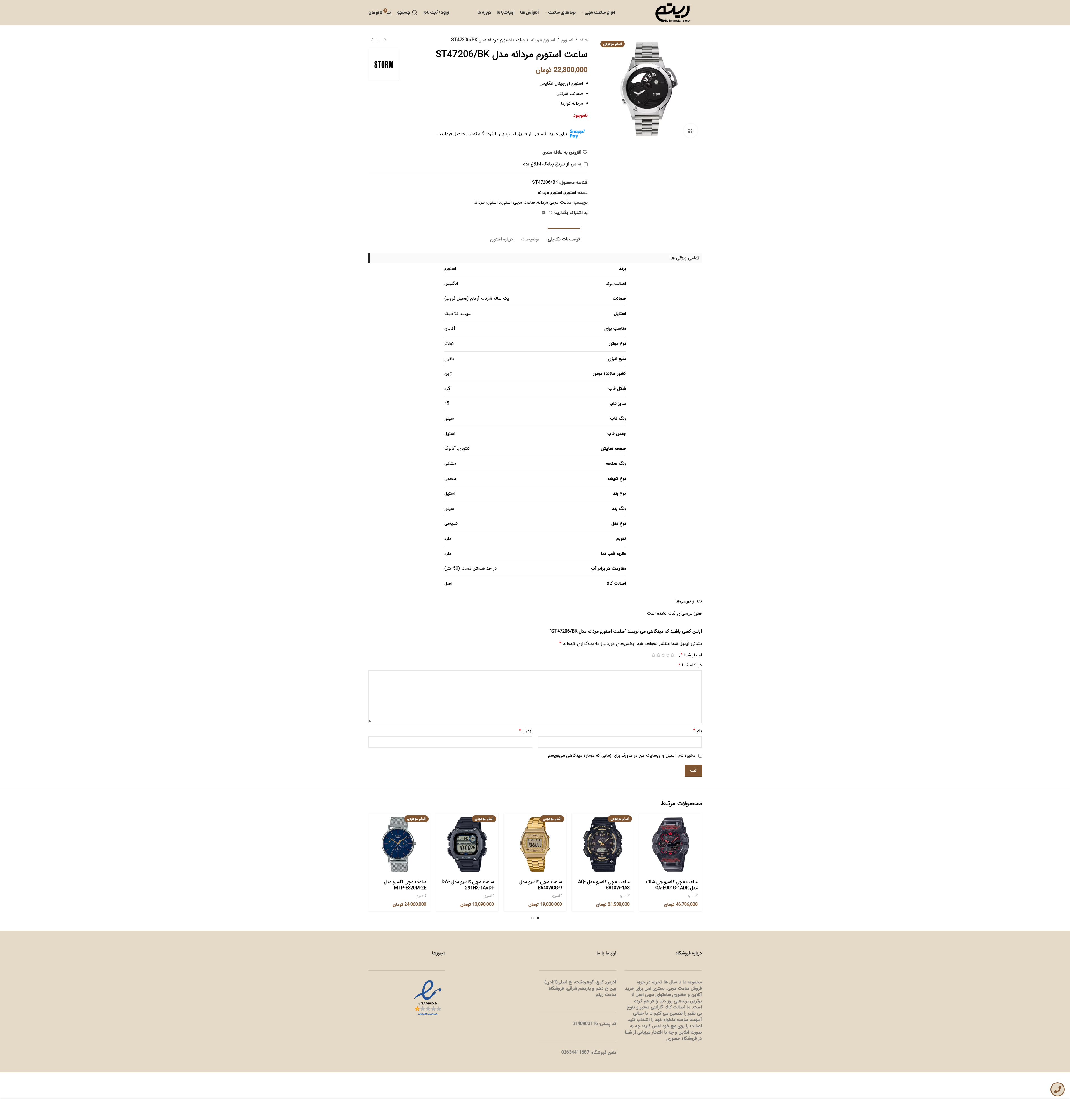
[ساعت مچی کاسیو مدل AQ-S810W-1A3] (603, 844)
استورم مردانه (543, 39)
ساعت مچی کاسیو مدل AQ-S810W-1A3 (604, 885)
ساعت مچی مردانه (554, 202)
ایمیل (525, 730)
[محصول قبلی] (385, 40)
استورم (567, 39)
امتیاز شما (691, 655)
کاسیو (693, 896)
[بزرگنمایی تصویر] (690, 131)
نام (697, 730)
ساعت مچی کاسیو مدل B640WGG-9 (540, 885)
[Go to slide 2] (532, 918)
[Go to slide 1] (538, 918)
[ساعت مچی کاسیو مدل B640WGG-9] (535, 844)
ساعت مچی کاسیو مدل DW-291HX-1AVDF (467, 885)
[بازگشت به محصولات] (378, 40)
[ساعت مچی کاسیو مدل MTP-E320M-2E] (399, 844)
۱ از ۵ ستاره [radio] (672, 655)
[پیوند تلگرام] (543, 213)
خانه (584, 39)
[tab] (564, 236)
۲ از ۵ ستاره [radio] (667, 655)
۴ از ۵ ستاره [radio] (658, 655)
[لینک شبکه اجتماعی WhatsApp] (550, 213)
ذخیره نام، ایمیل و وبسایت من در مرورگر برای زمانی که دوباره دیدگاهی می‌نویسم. (621, 755)
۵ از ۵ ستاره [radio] (653, 655)
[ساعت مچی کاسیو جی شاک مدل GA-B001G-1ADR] (670, 844)
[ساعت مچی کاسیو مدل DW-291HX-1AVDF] (467, 844)
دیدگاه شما (690, 665)
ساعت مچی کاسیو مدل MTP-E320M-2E (405, 885)
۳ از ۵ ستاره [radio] (663, 655)
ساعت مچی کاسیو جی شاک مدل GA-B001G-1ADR (672, 885)
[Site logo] (672, 12)
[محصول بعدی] (371, 40)
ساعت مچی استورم (517, 202)
